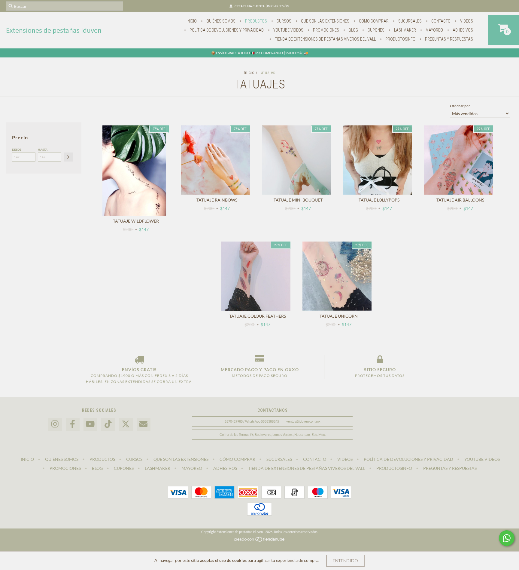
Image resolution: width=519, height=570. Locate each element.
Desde (16, 149)
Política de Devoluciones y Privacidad (226, 30)
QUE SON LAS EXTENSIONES (324, 21)
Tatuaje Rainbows (216, 199)
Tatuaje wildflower (136, 220)
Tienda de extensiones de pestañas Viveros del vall (325, 39)
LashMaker (404, 30)
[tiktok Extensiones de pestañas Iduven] (108, 424)
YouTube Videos (287, 30)
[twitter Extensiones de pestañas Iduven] (126, 424)
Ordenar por (460, 105)
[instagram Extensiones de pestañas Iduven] (55, 424)
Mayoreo (434, 30)
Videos (466, 21)
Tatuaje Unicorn (339, 316)
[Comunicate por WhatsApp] (506, 538)
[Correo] (143, 424)
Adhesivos (462, 30)
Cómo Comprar (373, 21)
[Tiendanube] (259, 541)
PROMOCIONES (325, 30)
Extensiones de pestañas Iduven (54, 30)
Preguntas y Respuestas (448, 39)
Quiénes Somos (220, 21)
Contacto (440, 21)
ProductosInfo (399, 39)
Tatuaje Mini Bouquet (298, 199)
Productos (255, 21)
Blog (353, 30)
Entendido (345, 560)
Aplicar (68, 157)
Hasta (42, 149)
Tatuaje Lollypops (379, 199)
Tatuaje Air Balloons (460, 199)
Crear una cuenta (250, 6)
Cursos (283, 21)
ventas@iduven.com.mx (303, 421)
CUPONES (375, 30)
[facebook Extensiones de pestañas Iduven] (73, 424)
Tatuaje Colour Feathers (257, 316)
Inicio (192, 21)
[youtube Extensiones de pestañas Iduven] (90, 424)
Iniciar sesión (278, 6)
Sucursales (409, 21)
